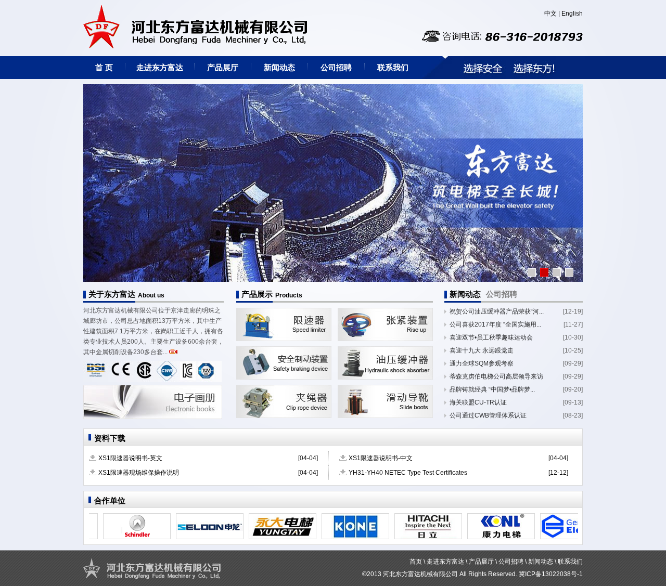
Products (288, 295)
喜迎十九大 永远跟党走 (482, 350)
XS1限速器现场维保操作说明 (138, 472)
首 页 (104, 67)
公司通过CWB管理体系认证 (488, 415)
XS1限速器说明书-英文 (130, 458)
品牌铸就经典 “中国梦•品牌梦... (492, 389)
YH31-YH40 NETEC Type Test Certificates (408, 472)
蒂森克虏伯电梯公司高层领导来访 (496, 376)
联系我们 (392, 67)
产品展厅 (222, 67)
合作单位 (109, 500)
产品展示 (257, 294)
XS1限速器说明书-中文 (381, 458)
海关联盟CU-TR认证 (478, 402)
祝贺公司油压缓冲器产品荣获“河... (497, 311)
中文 (550, 13)
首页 (415, 561)
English (572, 13)
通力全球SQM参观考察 (482, 363)
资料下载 (109, 438)
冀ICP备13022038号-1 (551, 574)
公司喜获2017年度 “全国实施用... (495, 324)
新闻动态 (279, 67)
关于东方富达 (111, 294)
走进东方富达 (159, 67)
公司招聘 (336, 67)
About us (151, 295)
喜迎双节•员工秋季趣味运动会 (491, 337)
